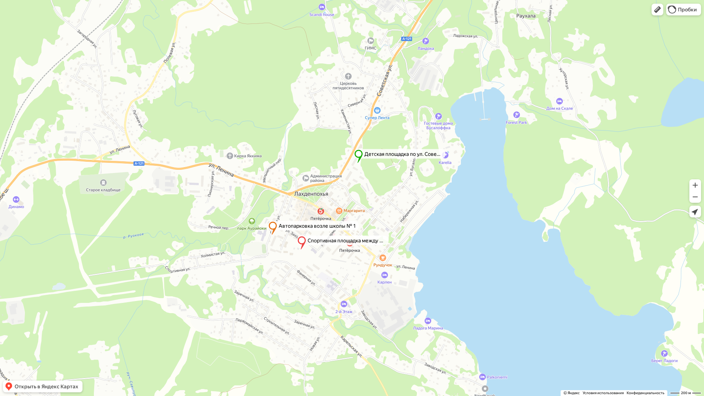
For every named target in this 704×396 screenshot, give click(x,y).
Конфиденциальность (645, 393)
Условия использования (603, 393)
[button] (657, 9)
